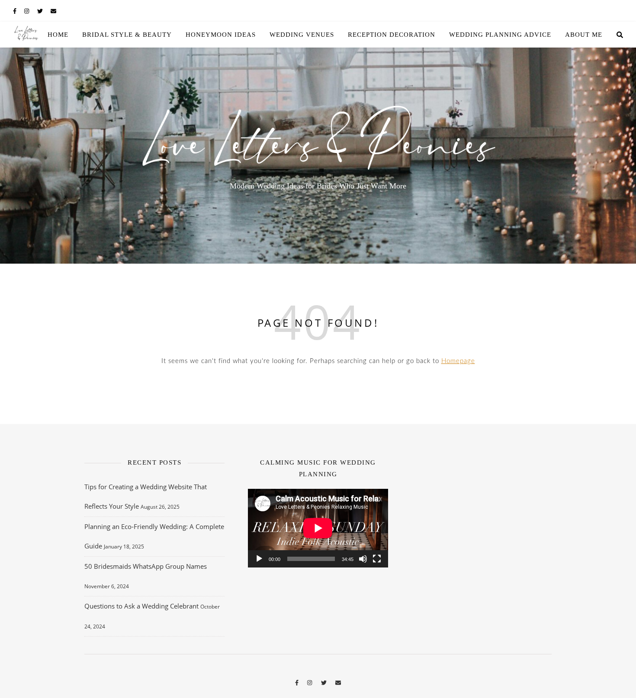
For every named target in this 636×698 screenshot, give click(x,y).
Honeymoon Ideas (221, 34)
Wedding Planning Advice (500, 34)
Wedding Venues (302, 34)
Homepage (458, 361)
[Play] (259, 559)
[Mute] (363, 559)
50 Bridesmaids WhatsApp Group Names (145, 566)
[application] (318, 528)
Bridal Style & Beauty (127, 34)
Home (58, 34)
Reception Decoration (391, 34)
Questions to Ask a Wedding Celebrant (141, 606)
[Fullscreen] (377, 559)
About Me (583, 34)
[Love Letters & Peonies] (26, 35)
